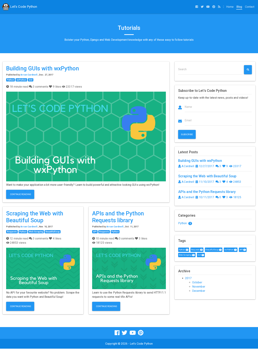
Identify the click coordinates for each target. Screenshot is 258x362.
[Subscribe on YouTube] (208, 7)
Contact (249, 6)
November (198, 286)
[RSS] (219, 7)
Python (10, 80)
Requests (12, 232)
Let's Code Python (23, 7)
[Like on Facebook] (196, 7)
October (197, 282)
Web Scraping (36, 232)
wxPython (21, 80)
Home (230, 6)
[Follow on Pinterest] (214, 7)
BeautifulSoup (52, 232)
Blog (239, 6)
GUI (30, 80)
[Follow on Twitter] (202, 7)
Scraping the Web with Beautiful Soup (34, 217)
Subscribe (187, 134)
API (95, 232)
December (198, 290)
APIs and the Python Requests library (118, 217)
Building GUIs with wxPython (42, 68)
